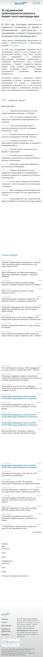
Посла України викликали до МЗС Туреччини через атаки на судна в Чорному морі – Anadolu (21, 335)
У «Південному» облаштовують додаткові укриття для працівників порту (19, 527)
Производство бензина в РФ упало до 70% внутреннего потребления (19, 474)
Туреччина (37, 323)
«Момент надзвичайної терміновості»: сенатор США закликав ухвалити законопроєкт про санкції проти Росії (21, 264)
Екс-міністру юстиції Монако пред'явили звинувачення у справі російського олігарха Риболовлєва (21, 157)
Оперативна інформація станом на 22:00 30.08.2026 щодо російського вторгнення (19, 416)
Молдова (38, 315)
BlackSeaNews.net (22, 630)
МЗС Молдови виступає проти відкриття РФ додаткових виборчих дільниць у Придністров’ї (21, 318)
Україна (39, 297)
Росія (39, 260)
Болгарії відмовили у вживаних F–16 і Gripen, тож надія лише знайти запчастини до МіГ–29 (21, 491)
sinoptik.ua (24, 576)
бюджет (22, 100)
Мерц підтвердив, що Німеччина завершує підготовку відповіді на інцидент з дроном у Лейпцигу (20, 274)
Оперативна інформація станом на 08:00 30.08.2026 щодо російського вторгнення (19, 424)
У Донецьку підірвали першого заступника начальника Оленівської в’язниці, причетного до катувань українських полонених (21, 378)
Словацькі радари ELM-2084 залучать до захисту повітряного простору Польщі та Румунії (19, 500)
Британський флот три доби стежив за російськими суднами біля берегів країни (19, 432)
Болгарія (38, 487)
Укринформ (14, 45)
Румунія (38, 20)
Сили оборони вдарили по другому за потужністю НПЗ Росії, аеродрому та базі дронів (19, 406)
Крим (39, 514)
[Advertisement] (21, 227)
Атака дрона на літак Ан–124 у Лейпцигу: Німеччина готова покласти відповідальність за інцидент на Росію (21, 388)
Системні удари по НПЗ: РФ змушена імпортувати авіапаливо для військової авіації (21, 482)
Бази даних (6, 626)
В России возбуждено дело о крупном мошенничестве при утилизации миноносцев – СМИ (19, 128)
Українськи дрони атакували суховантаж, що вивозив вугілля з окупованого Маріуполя (20, 300)
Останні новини (9, 255)
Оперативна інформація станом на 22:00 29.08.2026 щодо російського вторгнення (19, 466)
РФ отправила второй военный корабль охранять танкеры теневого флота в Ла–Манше (21, 284)
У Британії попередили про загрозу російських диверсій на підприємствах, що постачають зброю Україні (21, 309)
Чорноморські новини (29, 619)
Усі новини (37, 532)
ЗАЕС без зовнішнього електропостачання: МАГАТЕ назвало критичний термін (19, 509)
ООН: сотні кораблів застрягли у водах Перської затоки (18, 292)
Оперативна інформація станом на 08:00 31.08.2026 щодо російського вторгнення (19, 397)
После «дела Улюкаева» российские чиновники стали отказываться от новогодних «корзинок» (21, 183)
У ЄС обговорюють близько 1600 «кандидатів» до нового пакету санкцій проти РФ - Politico (21, 369)
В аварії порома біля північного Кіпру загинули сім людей (21, 326)
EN (38, 3)
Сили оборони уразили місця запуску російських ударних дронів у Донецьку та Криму (19, 518)
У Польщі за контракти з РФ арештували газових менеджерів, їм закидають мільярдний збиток (21, 143)
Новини (5, 619)
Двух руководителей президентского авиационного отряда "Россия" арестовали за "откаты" (21, 192)
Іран (40, 288)
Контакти (5, 635)
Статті (4, 622)
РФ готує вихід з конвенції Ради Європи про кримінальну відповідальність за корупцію (20, 119)
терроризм (13, 100)
